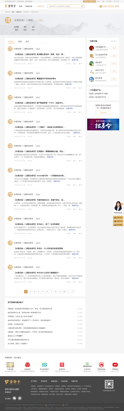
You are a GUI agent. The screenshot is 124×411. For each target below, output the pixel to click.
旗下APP (116, 1)
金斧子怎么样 (59, 394)
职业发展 (64, 381)
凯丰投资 (98, 78)
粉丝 (20, 42)
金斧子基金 (52, 394)
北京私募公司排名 (75, 391)
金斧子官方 (99, 70)
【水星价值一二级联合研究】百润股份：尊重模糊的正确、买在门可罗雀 (39, 151)
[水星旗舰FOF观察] (91, 48)
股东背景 (44, 381)
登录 (98, 1)
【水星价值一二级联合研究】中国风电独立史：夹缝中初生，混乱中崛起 (39, 200)
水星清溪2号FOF (97, 97)
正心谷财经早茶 (101, 55)
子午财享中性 (87, 386)
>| (72, 291)
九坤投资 (67, 389)
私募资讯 (73, 389)
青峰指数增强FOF (43, 389)
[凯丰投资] (91, 79)
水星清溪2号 (34, 389)
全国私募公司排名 (43, 391)
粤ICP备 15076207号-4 (39, 404)
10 (64, 291)
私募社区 (40, 6)
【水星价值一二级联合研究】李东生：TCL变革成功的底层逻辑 (38, 248)
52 (81, 112)
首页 (21, 6)
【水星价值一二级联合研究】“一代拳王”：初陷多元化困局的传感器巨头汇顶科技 (39, 127)
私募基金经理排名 (64, 391)
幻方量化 (79, 389)
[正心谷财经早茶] (91, 56)
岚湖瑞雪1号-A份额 (98, 93)
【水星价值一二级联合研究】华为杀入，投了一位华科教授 (36, 224)
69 (81, 63)
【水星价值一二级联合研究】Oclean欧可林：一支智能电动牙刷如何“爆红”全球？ (39, 176)
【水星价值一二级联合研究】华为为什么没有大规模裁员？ (36, 273)
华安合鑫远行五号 (49, 386)
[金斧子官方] (91, 71)
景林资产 (98, 62)
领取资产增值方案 (89, 1)
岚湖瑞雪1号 (40, 386)
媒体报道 (54, 381)
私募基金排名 (44, 394)
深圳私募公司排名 (35, 394)
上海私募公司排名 (85, 391)
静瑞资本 (57, 386)
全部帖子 (11, 42)
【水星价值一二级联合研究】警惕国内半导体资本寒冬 (35, 79)
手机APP (119, 217)
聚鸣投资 (85, 389)
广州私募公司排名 (54, 391)
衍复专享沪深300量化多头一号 (75, 386)
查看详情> (75, 60)
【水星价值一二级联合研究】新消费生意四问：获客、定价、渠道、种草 (39, 54)
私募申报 (74, 381)
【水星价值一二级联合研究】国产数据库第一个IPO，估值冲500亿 (39, 103)
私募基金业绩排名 (59, 389)
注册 (103, 1)
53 (81, 209)
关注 (27, 42)
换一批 (113, 41)
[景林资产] (91, 63)
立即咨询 (103, 113)
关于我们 (109, 1)
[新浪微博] (20, 398)
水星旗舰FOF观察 (102, 47)
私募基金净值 (68, 394)
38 (81, 88)
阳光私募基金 (34, 391)
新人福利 (119, 224)
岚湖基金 (63, 386)
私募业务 (28, 6)
